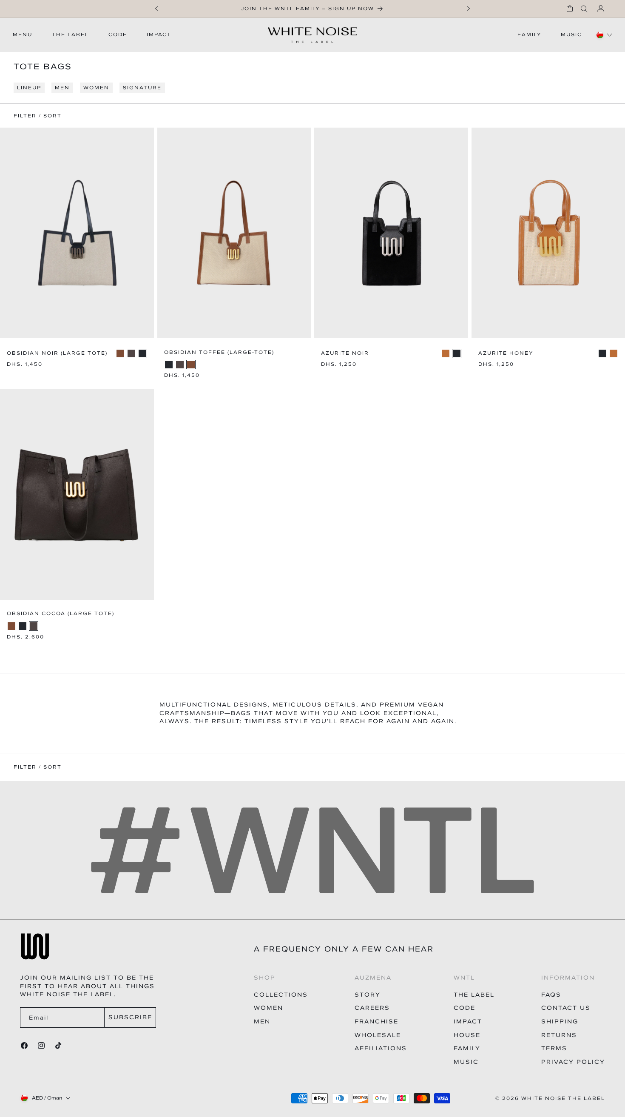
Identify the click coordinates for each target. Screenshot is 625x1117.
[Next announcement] (468, 8)
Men (262, 1021)
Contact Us (566, 1007)
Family (467, 1048)
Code (464, 1007)
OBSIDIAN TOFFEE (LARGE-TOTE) (219, 352)
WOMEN (96, 87)
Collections (281, 994)
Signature (142, 87)
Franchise (376, 1021)
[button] (570, 8)
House (467, 1035)
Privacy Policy (573, 1061)
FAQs (551, 994)
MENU (22, 34)
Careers (372, 1007)
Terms (554, 1048)
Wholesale (378, 1035)
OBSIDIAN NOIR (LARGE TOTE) (57, 353)
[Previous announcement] (156, 8)
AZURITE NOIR (345, 353)
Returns (559, 1035)
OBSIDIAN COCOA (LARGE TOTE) (60, 613)
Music (466, 1061)
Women (268, 1007)
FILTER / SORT (38, 767)
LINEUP (29, 87)
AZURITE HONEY (505, 353)
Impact (468, 1021)
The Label (474, 994)
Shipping (559, 1021)
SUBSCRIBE (130, 1017)
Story (368, 994)
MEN (62, 87)
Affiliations (381, 1048)
